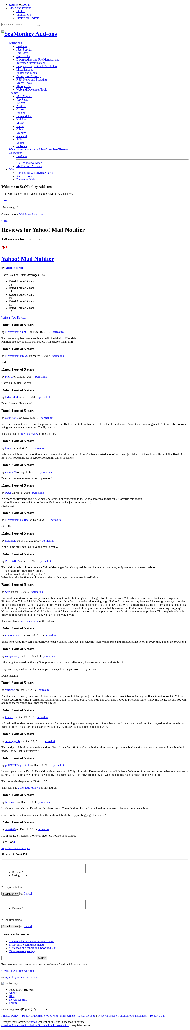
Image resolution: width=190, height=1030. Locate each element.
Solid (19, 139)
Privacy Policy (10, 1015)
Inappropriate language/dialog (26, 944)
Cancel (28, 893)
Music (20, 122)
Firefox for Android (27, 17)
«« (2, 848)
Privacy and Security (28, 76)
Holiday (21, 119)
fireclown (10, 802)
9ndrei (9, 376)
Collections (15, 152)
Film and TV (24, 116)
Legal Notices (87, 1015)
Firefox (20, 11)
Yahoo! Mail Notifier (27, 258)
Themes (13, 92)
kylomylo (10, 540)
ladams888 (11, 397)
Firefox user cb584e (17, 519)
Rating (17, 875)
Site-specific (23, 86)
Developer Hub (25, 179)
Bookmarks (23, 56)
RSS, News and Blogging (31, 79)
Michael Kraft (14, 267)
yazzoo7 (10, 689)
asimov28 (11, 472)
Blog (12, 996)
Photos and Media (26, 72)
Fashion (21, 112)
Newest (20, 102)
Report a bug (157, 1015)
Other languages (11, 1009)
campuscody (12, 656)
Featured (21, 46)
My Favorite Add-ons (29, 166)
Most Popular (24, 49)
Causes (20, 109)
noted (33, 1022)
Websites (21, 146)
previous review (29, 433)
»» (28, 848)
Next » (22, 848)
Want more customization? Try (38, 149)
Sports (20, 142)
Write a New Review (13, 317)
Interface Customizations (30, 62)
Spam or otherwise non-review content (31, 941)
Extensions (15, 42)
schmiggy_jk (12, 741)
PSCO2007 (12, 561)
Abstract (21, 106)
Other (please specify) (22, 951)
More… (13, 169)
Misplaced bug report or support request (32, 947)
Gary (8, 448)
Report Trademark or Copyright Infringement (49, 1015)
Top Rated (22, 52)
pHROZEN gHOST (17, 765)
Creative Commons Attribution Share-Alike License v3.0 (35, 1025)
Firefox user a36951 (17, 332)
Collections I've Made (29, 162)
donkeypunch (13, 635)
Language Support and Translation (36, 66)
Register (14, 4)
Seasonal (21, 136)
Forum (13, 1002)
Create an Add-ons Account (17, 970)
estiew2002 (12, 417)
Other (19, 129)
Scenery (21, 132)
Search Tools (24, 82)
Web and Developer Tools (31, 89)
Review (17, 872)
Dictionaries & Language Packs (34, 172)
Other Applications (20, 7)
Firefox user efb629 (16, 355)
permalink (58, 332)
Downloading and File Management (37, 59)
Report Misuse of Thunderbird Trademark (123, 1015)
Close (4, 200)
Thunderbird (23, 14)
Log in (26, 4)
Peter (8, 492)
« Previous (11, 848)
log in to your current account (22, 977)
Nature (20, 126)
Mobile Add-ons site (31, 214)
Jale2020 (10, 829)
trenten (9, 717)
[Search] (38, 25)
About (12, 992)
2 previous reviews (29, 787)
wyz (7, 591)
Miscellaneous (24, 69)
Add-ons (45, 33)
